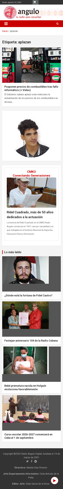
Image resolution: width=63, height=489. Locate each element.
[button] (13, 136)
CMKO (31, 171)
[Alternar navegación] (6, 23)
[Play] (54, 480)
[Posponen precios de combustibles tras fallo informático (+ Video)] (31, 65)
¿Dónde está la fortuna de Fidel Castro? (28, 295)
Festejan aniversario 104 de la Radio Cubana (31, 340)
